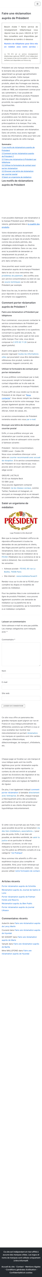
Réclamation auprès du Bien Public (17, 903)
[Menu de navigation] (37, 4)
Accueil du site (8, 1266)
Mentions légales (32, 1266)
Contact (20, 1266)
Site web (5, 693)
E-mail (4, 682)
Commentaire (8, 639)
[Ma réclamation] (10, 4)
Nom (4, 671)
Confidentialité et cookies (21, 1272)
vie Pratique (16, 853)
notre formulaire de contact (27, 871)
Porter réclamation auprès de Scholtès (19, 886)
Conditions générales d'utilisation (21, 1269)
